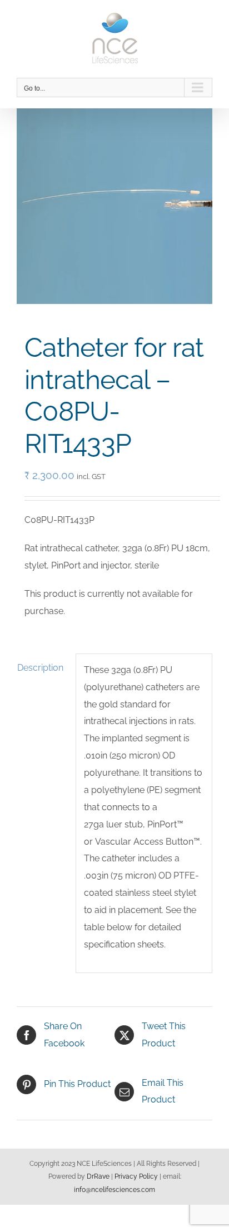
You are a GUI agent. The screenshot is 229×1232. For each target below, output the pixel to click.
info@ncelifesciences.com (114, 1190)
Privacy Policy (136, 1176)
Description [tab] (40, 667)
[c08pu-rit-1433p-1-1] (114, 206)
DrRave (98, 1176)
